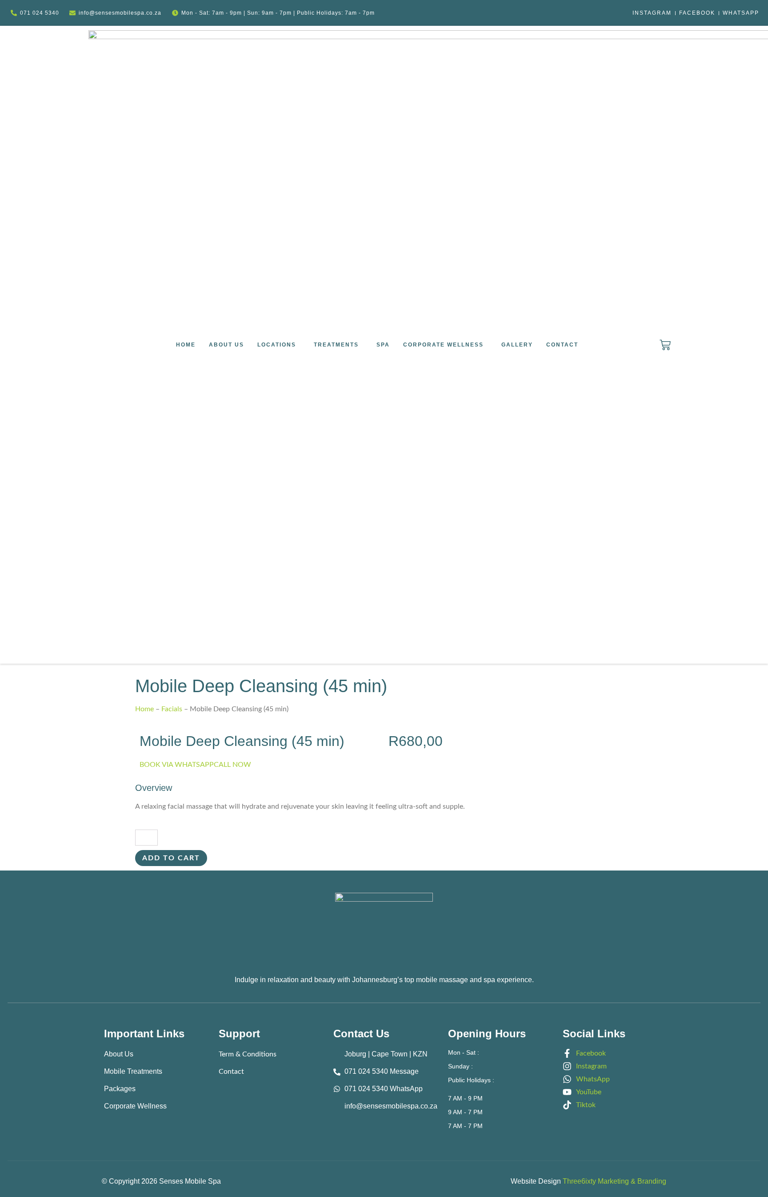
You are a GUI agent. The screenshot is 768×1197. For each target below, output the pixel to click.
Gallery (517, 345)
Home (186, 345)
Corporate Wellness (443, 345)
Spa (383, 345)
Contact (562, 345)
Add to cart (171, 858)
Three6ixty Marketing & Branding (614, 1181)
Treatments (336, 345)
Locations (276, 345)
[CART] (665, 345)
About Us (226, 345)
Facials (171, 709)
